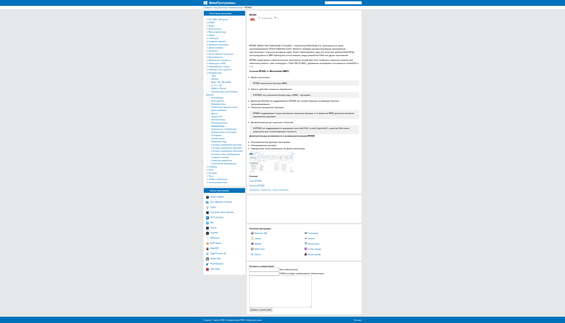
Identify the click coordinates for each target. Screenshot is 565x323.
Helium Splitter (217, 196)
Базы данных (217, 100)
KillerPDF (214, 248)
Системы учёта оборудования (225, 154)
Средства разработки (221, 160)
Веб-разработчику (217, 31)
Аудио (212, 25)
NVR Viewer (216, 243)
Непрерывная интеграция (223, 131)
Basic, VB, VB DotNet (221, 82)
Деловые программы (219, 44)
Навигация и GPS (217, 63)
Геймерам (213, 38)
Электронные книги (218, 182)
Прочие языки (218, 138)
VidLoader (215, 268)
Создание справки (220, 157)
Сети (211, 169)
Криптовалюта (215, 56)
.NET (213, 75)
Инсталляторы (218, 119)
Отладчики (216, 135)
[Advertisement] (304, 34)
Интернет (213, 50)
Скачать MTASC (257, 185)
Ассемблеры (217, 97)
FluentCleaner (217, 263)
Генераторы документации (224, 106)
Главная (207, 7)
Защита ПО (216, 116)
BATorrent (215, 237)
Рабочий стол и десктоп (220, 69)
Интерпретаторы (219, 122)
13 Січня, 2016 (266, 18)
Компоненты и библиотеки (224, 128)
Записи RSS (219, 319)
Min (212, 222)
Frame (213, 227)
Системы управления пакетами (226, 147)
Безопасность (215, 28)
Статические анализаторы (224, 163)
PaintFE (214, 232)
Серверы (213, 166)
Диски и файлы (216, 47)
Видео (212, 35)
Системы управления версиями (226, 144)
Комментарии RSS (236, 319)
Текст (211, 175)
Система (213, 172)
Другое (214, 113)
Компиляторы (235, 7)
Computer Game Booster (222, 212)
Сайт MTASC (255, 180)
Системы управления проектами (227, 150)
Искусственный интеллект (221, 53)
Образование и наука (219, 66)
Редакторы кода (219, 141)
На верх (358, 319)
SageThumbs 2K (218, 253)
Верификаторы (218, 103)
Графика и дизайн (217, 41)
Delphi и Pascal (218, 88)
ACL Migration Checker (221, 201)
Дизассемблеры (219, 110)
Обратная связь (254, 319)
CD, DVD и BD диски (218, 19)
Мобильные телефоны (220, 60)
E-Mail (212, 22)
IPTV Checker (216, 217)
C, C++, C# (216, 85)
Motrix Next (215, 258)
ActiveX (214, 78)
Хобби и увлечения (218, 179)
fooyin (213, 206)
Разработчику (220, 7)
